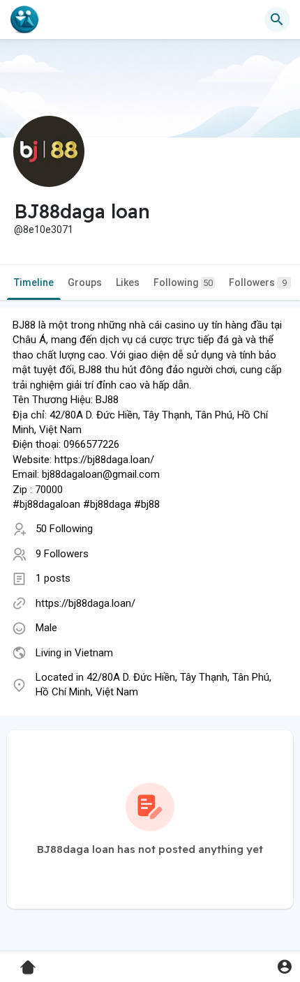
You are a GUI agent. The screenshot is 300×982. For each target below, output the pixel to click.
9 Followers (62, 553)
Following (183, 282)
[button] (284, 966)
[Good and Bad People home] (24, 19)
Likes (128, 282)
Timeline (34, 282)
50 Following (64, 528)
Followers (258, 282)
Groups (85, 282)
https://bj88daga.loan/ (85, 603)
